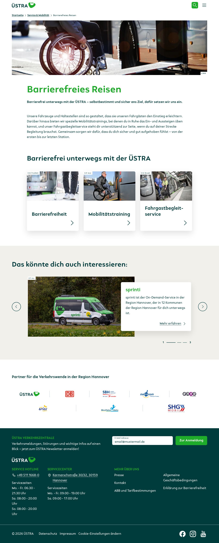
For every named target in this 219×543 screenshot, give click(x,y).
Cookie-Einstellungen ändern (99, 534)
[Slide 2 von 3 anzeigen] (179, 342)
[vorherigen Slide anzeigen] (16, 306)
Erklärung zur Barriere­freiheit (184, 488)
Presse (119, 475)
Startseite (18, 15)
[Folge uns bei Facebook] (182, 534)
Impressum (68, 534)
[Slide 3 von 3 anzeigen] (185, 342)
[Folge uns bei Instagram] (193, 534)
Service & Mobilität (38, 15)
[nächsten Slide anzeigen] (202, 306)
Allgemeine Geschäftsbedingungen (180, 478)
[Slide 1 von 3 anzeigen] (171, 342)
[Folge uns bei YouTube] (203, 534)
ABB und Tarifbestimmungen (135, 491)
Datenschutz (48, 534)
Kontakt (120, 483)
